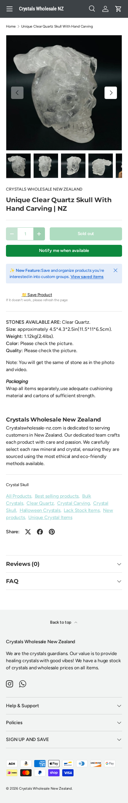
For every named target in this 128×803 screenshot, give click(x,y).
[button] (118, 8)
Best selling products (57, 496)
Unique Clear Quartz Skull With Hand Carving (57, 26)
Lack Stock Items (81, 510)
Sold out (86, 233)
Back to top (61, 622)
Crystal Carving (73, 503)
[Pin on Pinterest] (52, 532)
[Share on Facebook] (40, 532)
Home (10, 26)
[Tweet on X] (28, 532)
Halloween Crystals (40, 510)
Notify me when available (64, 250)
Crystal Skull (17, 484)
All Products (18, 496)
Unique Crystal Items (50, 517)
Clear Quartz (40, 503)
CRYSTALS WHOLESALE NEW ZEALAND (44, 189)
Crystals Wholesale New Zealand (45, 788)
